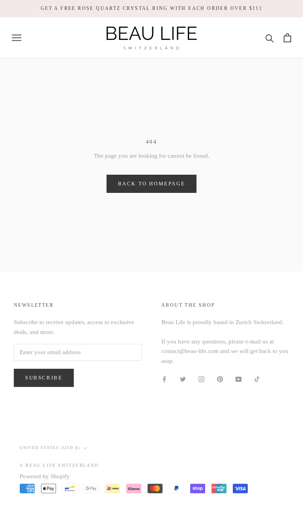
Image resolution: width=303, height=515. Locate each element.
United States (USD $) (50, 447)
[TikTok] (257, 379)
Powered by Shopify (45, 476)
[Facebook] (164, 379)
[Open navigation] (16, 37)
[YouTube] (238, 379)
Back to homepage (151, 184)
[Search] (270, 38)
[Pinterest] (220, 379)
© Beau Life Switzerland (59, 465)
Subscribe (43, 378)
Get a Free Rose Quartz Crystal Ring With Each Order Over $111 (151, 8)
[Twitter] (183, 379)
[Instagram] (201, 379)
